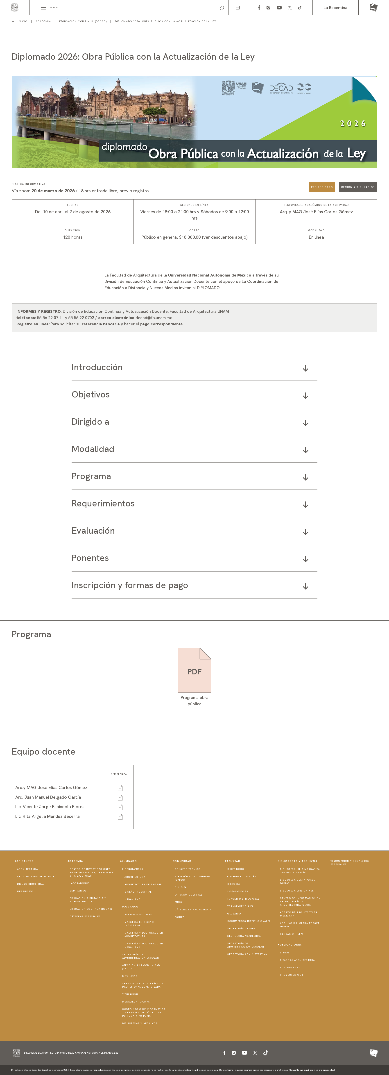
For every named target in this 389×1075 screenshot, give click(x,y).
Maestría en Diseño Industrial (139, 924)
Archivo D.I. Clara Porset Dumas (299, 925)
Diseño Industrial (30, 883)
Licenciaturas (132, 869)
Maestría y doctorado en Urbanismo (143, 945)
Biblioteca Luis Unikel (297, 890)
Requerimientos (103, 503)
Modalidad (93, 449)
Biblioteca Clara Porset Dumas (298, 881)
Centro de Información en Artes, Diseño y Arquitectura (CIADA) (300, 901)
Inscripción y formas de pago (130, 585)
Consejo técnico (188, 869)
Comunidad (182, 861)
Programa (91, 476)
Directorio (235, 869)
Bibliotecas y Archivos (139, 1023)
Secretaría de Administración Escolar (140, 956)
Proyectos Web (291, 974)
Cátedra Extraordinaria (193, 909)
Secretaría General (242, 928)
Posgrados (130, 906)
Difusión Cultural (189, 894)
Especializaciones (138, 914)
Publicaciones (290, 944)
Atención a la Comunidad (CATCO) (141, 967)
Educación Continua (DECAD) (91, 908)
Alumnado (128, 861)
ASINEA (180, 917)
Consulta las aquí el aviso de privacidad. (312, 1069)
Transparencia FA (240, 906)
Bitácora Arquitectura (297, 960)
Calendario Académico (244, 876)
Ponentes (90, 558)
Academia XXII (290, 967)
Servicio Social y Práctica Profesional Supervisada (142, 985)
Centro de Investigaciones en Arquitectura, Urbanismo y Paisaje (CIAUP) (91, 872)
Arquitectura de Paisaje (35, 876)
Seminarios (78, 890)
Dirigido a (90, 421)
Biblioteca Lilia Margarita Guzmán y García (300, 871)
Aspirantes (24, 861)
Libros (285, 952)
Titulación (130, 994)
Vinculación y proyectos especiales (349, 863)
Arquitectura (27, 869)
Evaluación (93, 530)
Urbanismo (25, 891)
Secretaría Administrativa (247, 954)
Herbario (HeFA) (291, 933)
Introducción (97, 367)
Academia (75, 861)
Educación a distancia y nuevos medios (88, 900)
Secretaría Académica (244, 935)
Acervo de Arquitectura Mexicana (298, 914)
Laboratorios (80, 883)
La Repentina (335, 7)
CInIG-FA (181, 887)
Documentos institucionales (249, 921)
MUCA (179, 902)
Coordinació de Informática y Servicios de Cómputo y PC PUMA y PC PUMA (143, 1012)
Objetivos (91, 394)
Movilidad (130, 976)
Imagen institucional (243, 898)
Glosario (234, 913)
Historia (233, 883)
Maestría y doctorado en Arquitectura (143, 934)
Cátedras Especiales (85, 916)
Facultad (232, 861)
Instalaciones (237, 891)
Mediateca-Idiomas (136, 1001)
